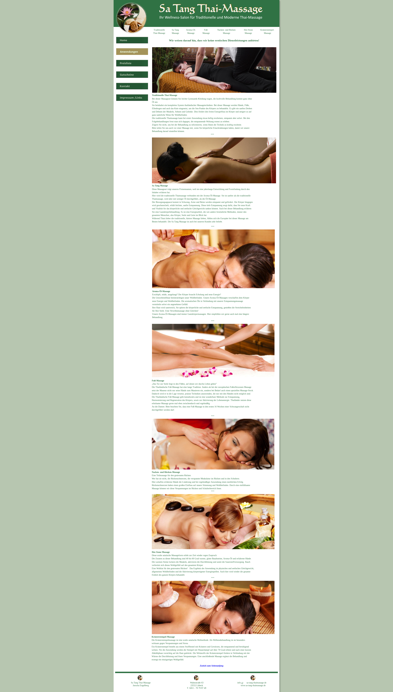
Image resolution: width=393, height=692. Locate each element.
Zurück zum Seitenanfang (211, 666)
